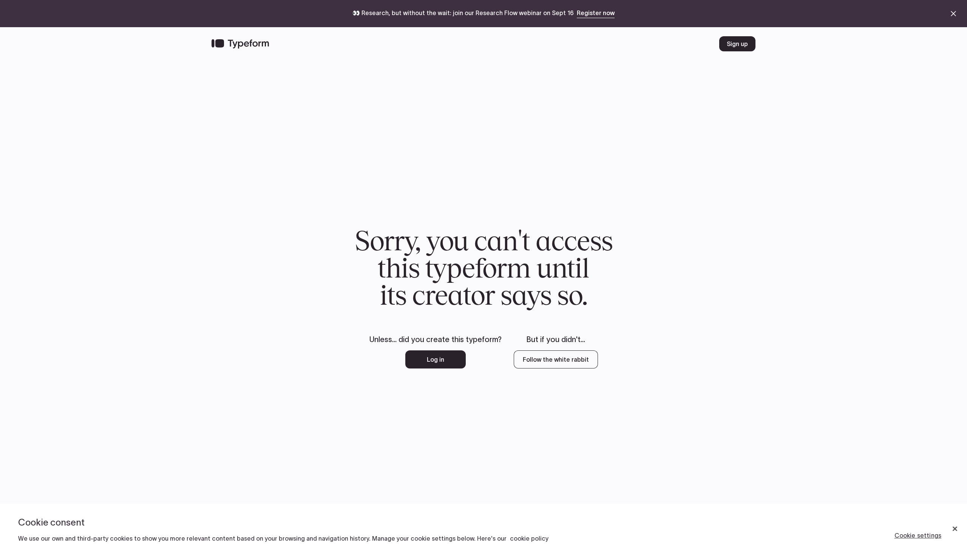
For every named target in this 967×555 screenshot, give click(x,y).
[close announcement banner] (953, 13)
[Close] (955, 529)
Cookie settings (917, 535)
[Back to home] (240, 43)
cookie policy (529, 538)
